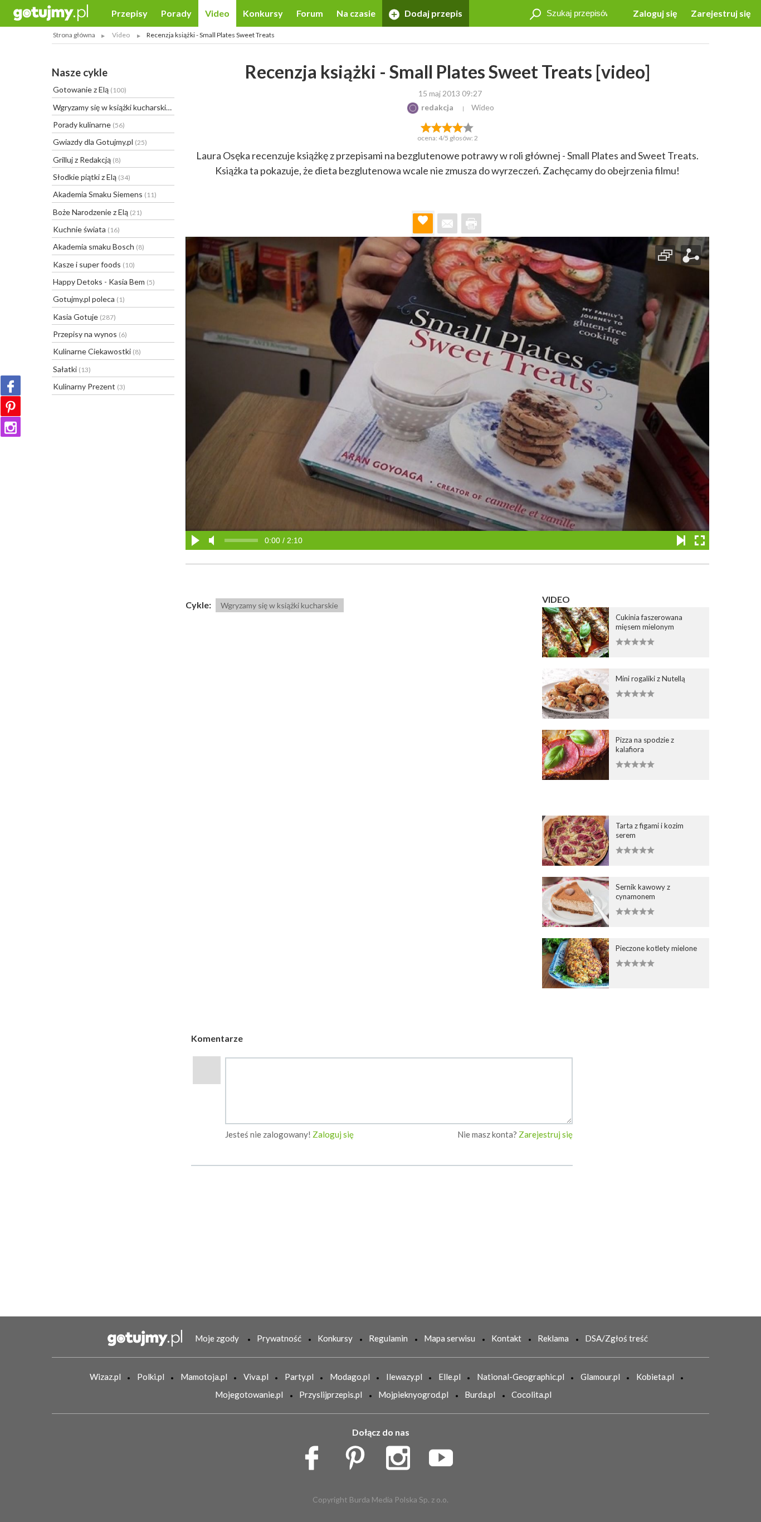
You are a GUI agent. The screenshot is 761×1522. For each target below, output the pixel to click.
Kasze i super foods (94, 264)
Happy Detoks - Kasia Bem (104, 281)
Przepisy (129, 13)
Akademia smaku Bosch (98, 246)
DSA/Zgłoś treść (616, 1338)
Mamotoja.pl (204, 1377)
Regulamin (388, 1338)
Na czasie (355, 13)
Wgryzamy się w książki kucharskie (113, 107)
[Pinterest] (11, 406)
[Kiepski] (426, 126)
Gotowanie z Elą (89, 89)
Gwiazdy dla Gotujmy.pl (100, 142)
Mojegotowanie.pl (249, 1394)
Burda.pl (480, 1394)
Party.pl (299, 1377)
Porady (176, 13)
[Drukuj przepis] (471, 223)
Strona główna (74, 35)
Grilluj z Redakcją (87, 159)
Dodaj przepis (432, 13)
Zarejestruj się (721, 13)
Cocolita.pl (531, 1394)
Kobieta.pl (655, 1377)
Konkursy (263, 13)
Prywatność (279, 1338)
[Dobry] (447, 126)
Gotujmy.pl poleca (89, 299)
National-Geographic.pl (520, 1377)
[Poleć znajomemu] (447, 223)
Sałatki (72, 369)
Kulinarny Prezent (89, 386)
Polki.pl (150, 1377)
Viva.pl (256, 1377)
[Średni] (436, 126)
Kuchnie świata (86, 229)
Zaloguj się (655, 13)
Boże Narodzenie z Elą (97, 212)
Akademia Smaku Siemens (105, 194)
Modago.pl (350, 1377)
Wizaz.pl (105, 1377)
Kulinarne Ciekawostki (97, 351)
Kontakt (506, 1338)
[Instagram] (11, 427)
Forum (309, 13)
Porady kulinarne (89, 124)
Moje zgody (217, 1338)
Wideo (482, 107)
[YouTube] (445, 1455)
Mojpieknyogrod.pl (413, 1394)
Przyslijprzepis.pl (330, 1394)
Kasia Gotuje (84, 316)
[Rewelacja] (469, 126)
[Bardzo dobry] (458, 126)
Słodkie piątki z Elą (91, 177)
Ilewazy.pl (404, 1377)
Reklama (553, 1338)
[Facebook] (11, 385)
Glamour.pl (600, 1377)
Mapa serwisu (449, 1338)
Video (217, 13)
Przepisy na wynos (90, 334)
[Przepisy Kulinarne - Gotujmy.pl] (50, 12)
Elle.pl (449, 1377)
